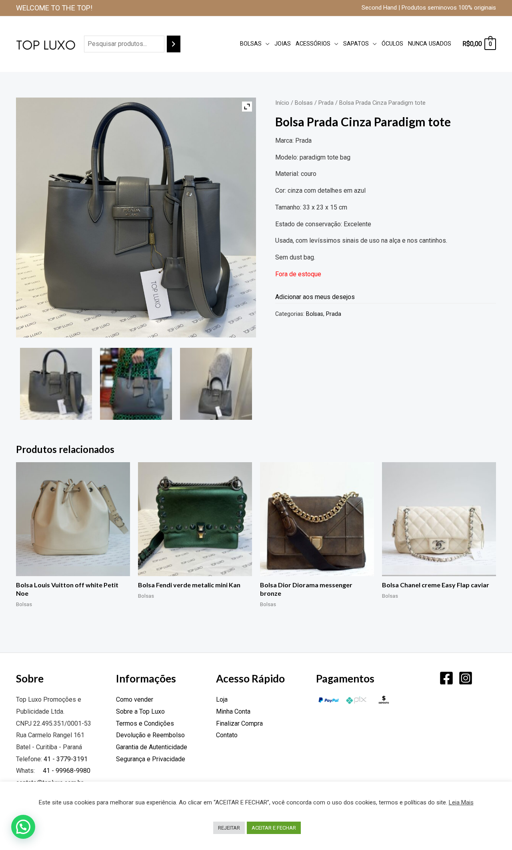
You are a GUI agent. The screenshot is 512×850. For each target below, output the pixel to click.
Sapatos (356, 43)
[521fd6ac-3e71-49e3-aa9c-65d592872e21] (136, 384)
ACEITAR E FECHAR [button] (274, 828)
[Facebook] (446, 678)
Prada (326, 102)
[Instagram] (465, 678)
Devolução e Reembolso (150, 735)
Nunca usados (429, 43)
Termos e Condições (145, 723)
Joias (282, 43)
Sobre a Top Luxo (140, 711)
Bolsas (251, 43)
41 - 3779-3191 (66, 759)
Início (282, 102)
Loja (222, 699)
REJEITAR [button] (229, 828)
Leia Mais (461, 802)
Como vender (134, 699)
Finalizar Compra (239, 723)
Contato (227, 735)
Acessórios (313, 43)
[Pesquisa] (173, 44)
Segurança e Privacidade (150, 759)
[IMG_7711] (56, 384)
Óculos (392, 43)
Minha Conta (233, 711)
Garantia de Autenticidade (151, 747)
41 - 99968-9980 (65, 770)
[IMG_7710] (216, 384)
